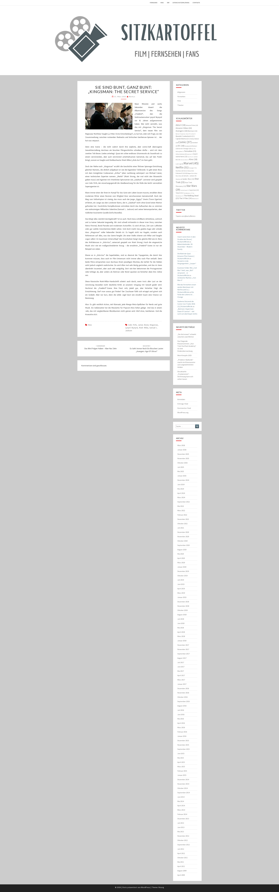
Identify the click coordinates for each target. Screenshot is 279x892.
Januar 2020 (181, 567)
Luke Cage (179, 164)
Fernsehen (153, 3)
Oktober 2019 (182, 576)
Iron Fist (190, 156)
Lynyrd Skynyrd (131, 327)
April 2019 (181, 588)
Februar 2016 (182, 732)
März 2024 (181, 497)
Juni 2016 (180, 714)
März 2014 (181, 810)
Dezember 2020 (183, 532)
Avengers (182, 131)
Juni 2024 (180, 484)
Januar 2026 (181, 450)
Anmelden (181, 399)
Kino (162, 3)
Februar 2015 (182, 771)
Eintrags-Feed (182, 404)
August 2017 (181, 658)
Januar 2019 (181, 597)
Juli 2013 (180, 823)
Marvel (191, 163)
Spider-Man (188, 179)
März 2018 (181, 636)
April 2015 (181, 762)
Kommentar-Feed (184, 408)
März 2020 (181, 562)
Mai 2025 (180, 471)
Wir (168, 3)
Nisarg (161, 887)
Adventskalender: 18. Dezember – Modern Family (185, 246)
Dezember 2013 (183, 819)
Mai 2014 (180, 801)
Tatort (179, 193)
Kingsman (154, 325)
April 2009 (181, 875)
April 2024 (181, 493)
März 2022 (181, 510)
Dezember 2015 (183, 740)
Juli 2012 (180, 849)
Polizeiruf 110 (181, 173)
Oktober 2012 (182, 840)
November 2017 (183, 649)
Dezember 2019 (183, 571)
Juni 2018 (180, 623)
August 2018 (181, 615)
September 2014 (183, 792)
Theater (180, 105)
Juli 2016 (180, 710)
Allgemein (181, 92)
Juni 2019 (180, 584)
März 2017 (181, 680)
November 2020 (183, 536)
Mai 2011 (180, 862)
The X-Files (185, 198)
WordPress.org (182, 412)
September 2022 (183, 502)
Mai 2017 (180, 671)
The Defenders (188, 193)
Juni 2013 (180, 827)
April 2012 (181, 853)
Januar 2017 (181, 684)
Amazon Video (184, 128)
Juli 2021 (180, 528)
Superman (194, 190)
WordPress (145, 887)
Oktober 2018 (182, 610)
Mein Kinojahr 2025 (184, 355)
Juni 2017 (180, 667)
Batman (192, 131)
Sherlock (179, 179)
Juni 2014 (180, 797)
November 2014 (183, 784)
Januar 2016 (181, 736)
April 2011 (181, 866)
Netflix (182, 167)
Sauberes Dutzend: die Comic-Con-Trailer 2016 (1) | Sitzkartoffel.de (186, 303)
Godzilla (190, 154)
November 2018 (183, 606)
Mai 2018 (180, 628)
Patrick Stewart (189, 171)
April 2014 (181, 805)
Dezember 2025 (183, 454)
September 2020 (183, 545)
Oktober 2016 (182, 697)
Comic (185, 142)
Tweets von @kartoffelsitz (185, 216)
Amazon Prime (192, 125)
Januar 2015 (181, 775)
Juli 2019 (180, 580)
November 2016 (183, 693)
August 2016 (181, 706)
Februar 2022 (182, 515)
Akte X (180, 125)
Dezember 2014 (183, 779)
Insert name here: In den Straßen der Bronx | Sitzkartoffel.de (186, 239)
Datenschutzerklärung (181, 3)
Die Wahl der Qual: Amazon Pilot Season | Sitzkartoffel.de (185, 256)
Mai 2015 (180, 758)
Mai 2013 (180, 831)
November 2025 (183, 458)
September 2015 (183, 749)
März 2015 (181, 766)
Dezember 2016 (183, 688)
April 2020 (181, 558)
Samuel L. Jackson (190, 176)
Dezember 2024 (183, 480)
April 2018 (181, 632)
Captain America (183, 139)
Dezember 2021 (183, 519)
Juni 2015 (180, 753)
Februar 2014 (182, 814)
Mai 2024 (180, 489)
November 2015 (183, 745)
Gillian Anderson (181, 154)
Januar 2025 (181, 476)
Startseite (196, 3)
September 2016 (183, 701)
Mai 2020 (180, 554)
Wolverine (195, 198)
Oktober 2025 (182, 463)
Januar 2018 (181, 641)
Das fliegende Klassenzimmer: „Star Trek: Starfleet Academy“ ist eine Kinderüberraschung (186, 346)
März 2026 (181, 445)
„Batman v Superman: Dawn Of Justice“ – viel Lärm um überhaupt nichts (187, 311)
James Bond (143, 325)
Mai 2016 (180, 719)
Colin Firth (132, 325)
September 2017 (183, 654)
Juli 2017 (180, 662)
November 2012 (183, 836)
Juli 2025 (180, 467)
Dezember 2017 (183, 645)
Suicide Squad (184, 190)
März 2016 (181, 727)
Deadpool (188, 146)
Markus (132, 96)
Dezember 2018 (183, 602)
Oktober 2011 (182, 857)
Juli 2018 (180, 619)
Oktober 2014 (182, 788)
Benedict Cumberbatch (185, 136)
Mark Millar (143, 327)
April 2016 (181, 723)
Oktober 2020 (182, 541)
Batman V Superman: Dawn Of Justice (186, 134)
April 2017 (181, 675)
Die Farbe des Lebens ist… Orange (185, 294)
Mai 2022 (180, 506)
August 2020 (181, 549)
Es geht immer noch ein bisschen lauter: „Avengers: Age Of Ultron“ (146, 349)
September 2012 (183, 845)
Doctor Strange (184, 149)
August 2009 (181, 871)
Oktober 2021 (182, 523)
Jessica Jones (185, 159)
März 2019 (181, 593)
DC (181, 145)
